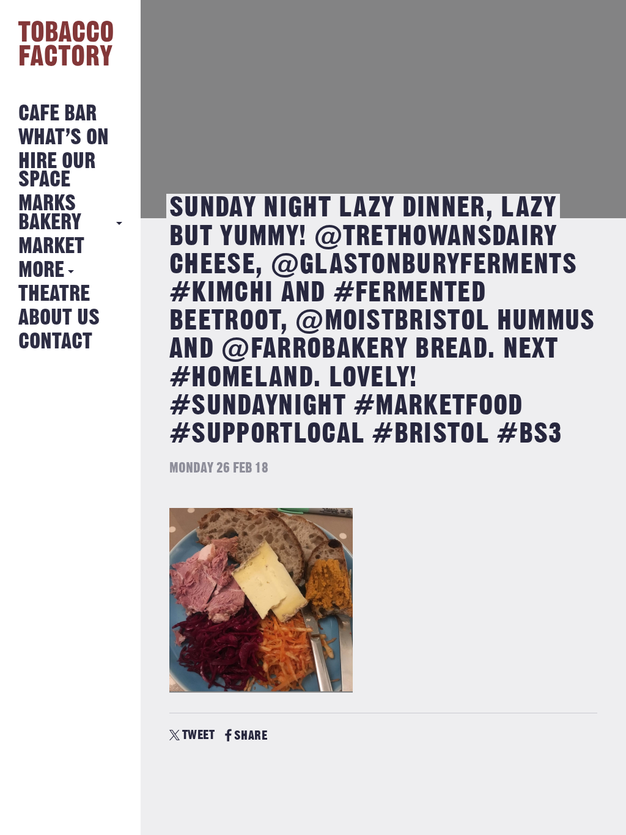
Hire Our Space (56, 170)
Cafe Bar (57, 114)
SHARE (250, 735)
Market (51, 246)
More (41, 270)
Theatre (54, 294)
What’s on (63, 137)
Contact (55, 342)
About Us (59, 318)
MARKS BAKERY (49, 213)
